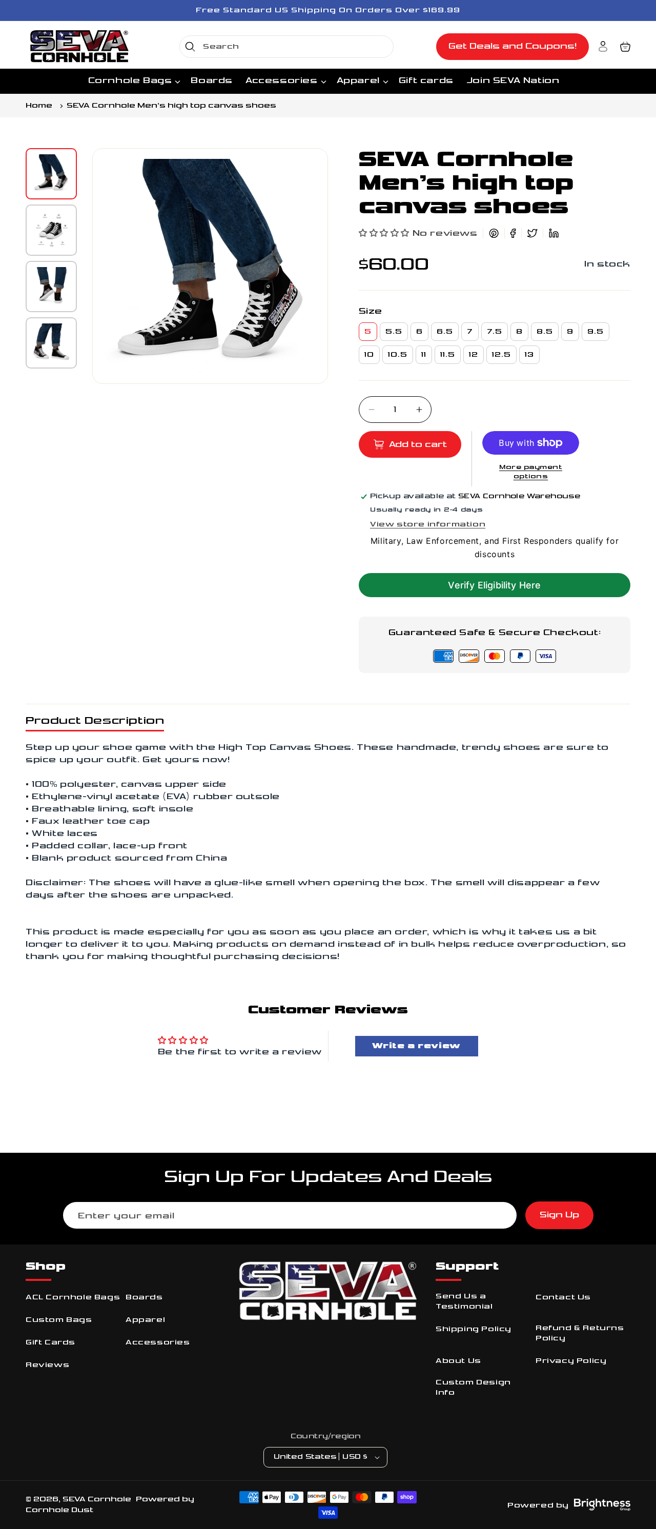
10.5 (397, 354)
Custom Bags (59, 1319)
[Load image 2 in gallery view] (51, 230)
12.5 (501, 354)
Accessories (158, 1342)
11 (423, 354)
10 (369, 354)
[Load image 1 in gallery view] (51, 173)
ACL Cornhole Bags (73, 1297)
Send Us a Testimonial (464, 1301)
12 (473, 354)
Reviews (47, 1364)
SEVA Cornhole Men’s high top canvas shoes (171, 105)
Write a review (416, 1046)
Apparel (145, 1319)
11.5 (447, 354)
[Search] (190, 46)
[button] (625, 46)
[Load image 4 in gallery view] (51, 343)
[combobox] (286, 46)
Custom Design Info (473, 1387)
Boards (144, 1297)
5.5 (393, 331)
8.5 (545, 331)
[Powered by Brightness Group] (602, 1505)
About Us (458, 1360)
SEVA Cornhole (97, 1499)
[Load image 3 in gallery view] (51, 286)
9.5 (595, 331)
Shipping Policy (473, 1328)
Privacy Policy (571, 1360)
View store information (427, 524)
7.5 (494, 331)
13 (529, 354)
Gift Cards (50, 1342)
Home (39, 105)
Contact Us (563, 1297)
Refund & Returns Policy (580, 1332)
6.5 (445, 331)
